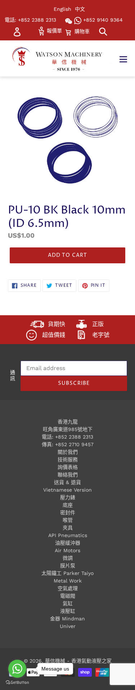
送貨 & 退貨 (67, 482)
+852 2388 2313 (74, 437)
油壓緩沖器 (67, 543)
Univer (68, 626)
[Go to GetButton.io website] (17, 682)
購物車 (82, 31)
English (62, 9)
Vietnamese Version (67, 490)
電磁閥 (67, 596)
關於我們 (68, 452)
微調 (68, 558)
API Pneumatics (67, 535)
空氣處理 (68, 588)
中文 (80, 9)
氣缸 (68, 603)
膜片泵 (67, 565)
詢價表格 (68, 467)
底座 (68, 505)
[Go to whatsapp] (17, 669)
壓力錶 (67, 497)
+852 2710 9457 (74, 444)
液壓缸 (67, 611)
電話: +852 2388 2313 (30, 20)
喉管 (68, 520)
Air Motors (67, 550)
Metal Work (68, 581)
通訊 (12, 376)
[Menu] (127, 58)
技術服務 (68, 459)
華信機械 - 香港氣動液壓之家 (78, 661)
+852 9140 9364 (102, 20)
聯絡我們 (68, 475)
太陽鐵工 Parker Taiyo (67, 573)
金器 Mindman (67, 618)
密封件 (67, 512)
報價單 (53, 31)
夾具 (68, 528)
